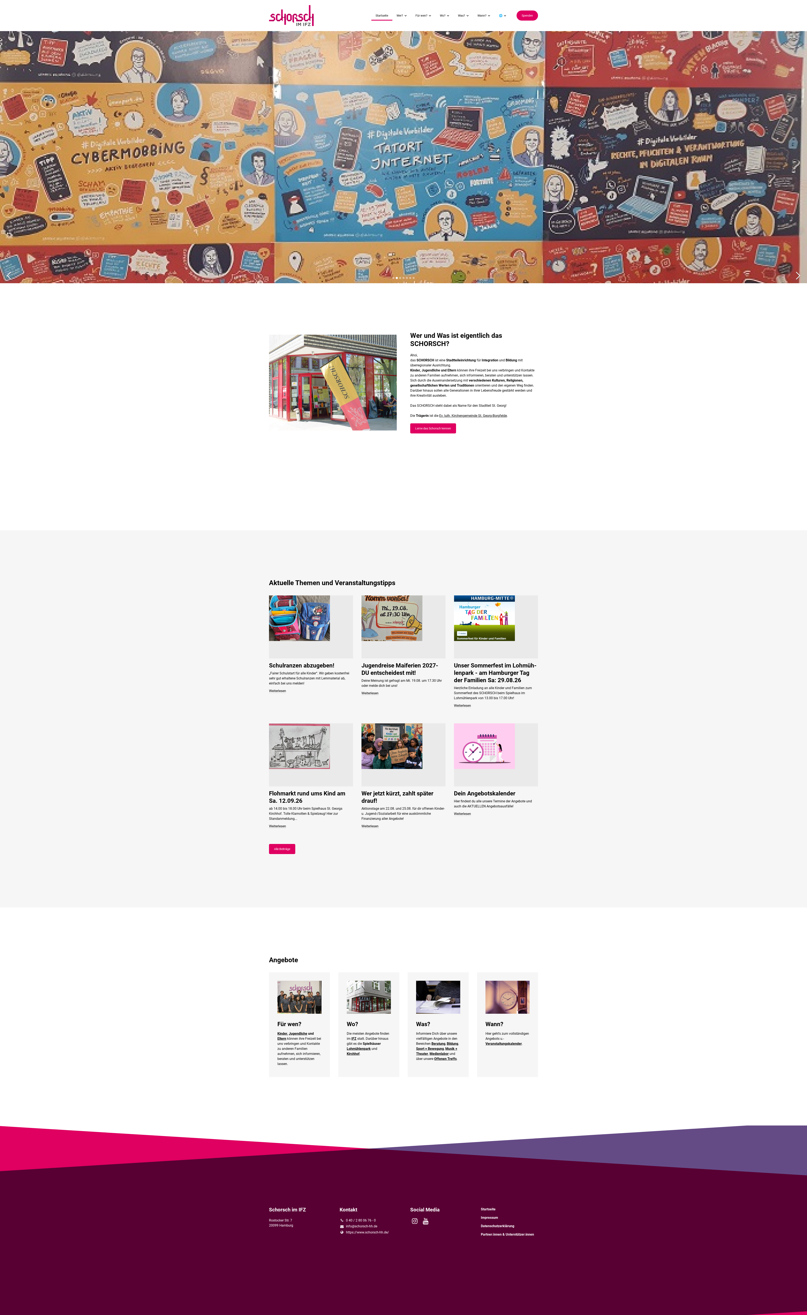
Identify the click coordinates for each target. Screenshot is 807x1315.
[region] (403, 715)
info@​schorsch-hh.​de (361, 1226)
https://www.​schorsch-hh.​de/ (367, 1232)
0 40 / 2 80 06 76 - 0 (361, 1220)
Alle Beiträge (282, 849)
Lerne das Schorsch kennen (433, 428)
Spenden (527, 15)
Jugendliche (298, 1034)
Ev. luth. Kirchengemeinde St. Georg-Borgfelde (473, 416)
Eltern (281, 1039)
